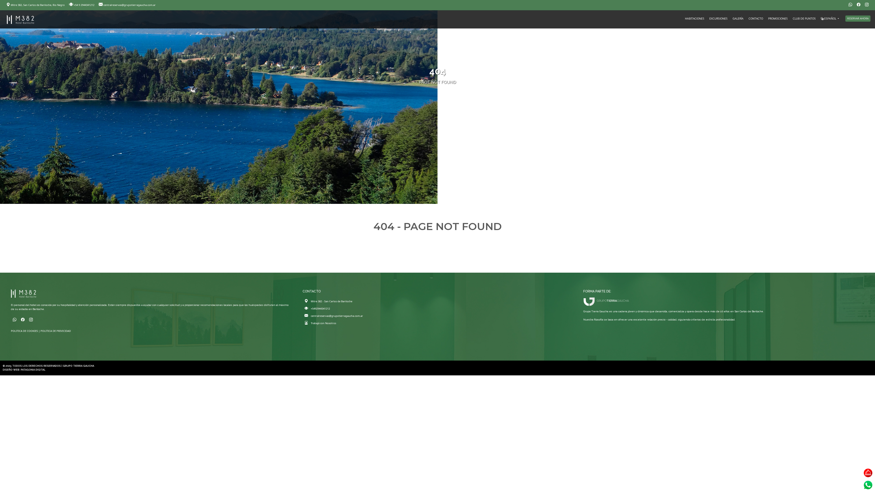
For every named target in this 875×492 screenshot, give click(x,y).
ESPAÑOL (830, 18)
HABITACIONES (694, 18)
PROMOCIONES (778, 18)
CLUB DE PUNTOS (804, 18)
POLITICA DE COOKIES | (26, 331)
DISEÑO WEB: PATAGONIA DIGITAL (24, 369)
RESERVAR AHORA (858, 18)
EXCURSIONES (718, 18)
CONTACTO (756, 18)
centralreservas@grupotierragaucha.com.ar (129, 5)
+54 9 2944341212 (84, 5)
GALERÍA (738, 18)
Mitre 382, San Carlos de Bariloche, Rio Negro (37, 5)
